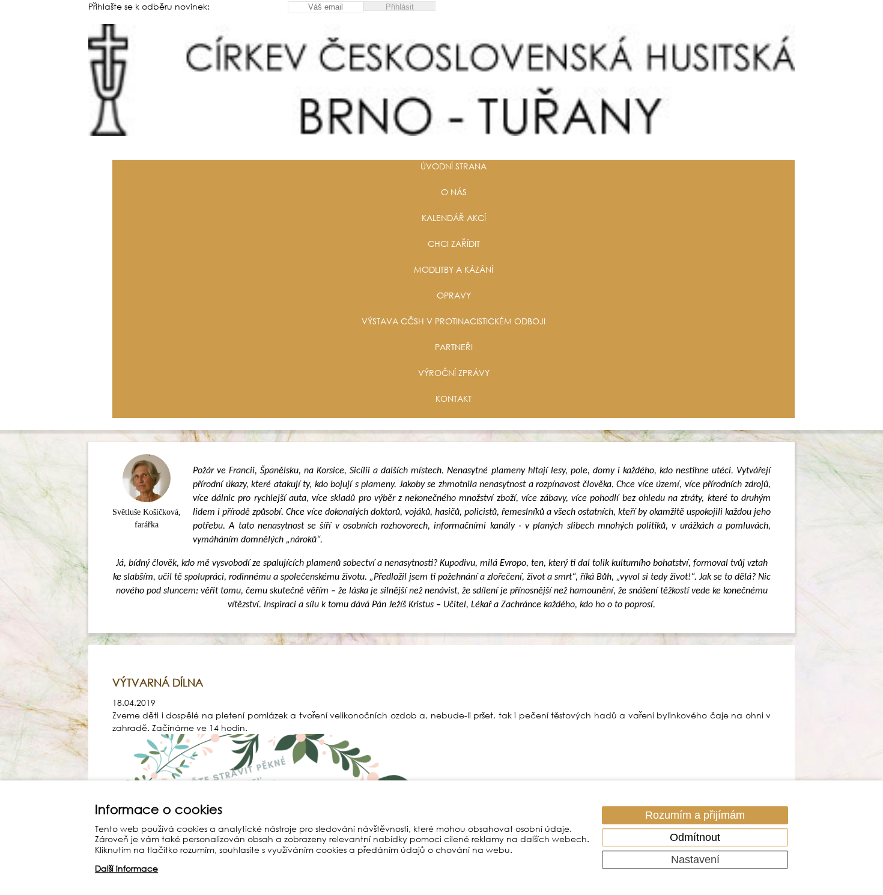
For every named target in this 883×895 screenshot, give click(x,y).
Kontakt (453, 398)
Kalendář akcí (454, 217)
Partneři (454, 347)
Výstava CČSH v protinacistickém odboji (453, 321)
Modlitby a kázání (453, 269)
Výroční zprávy (454, 372)
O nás (454, 192)
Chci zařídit (454, 243)
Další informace (126, 869)
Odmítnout (695, 837)
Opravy (454, 295)
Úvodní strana (453, 166)
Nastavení (695, 860)
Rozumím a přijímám (695, 815)
